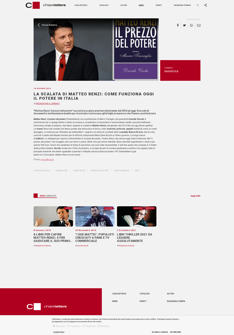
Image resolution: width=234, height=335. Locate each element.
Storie (67, 208)
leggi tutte (195, 196)
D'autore (108, 208)
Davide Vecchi (82, 245)
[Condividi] (205, 5)
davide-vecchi (79, 170)
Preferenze (75, 326)
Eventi (159, 5)
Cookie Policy (58, 332)
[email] (197, 25)
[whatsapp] (191, 25)
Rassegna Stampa (176, 301)
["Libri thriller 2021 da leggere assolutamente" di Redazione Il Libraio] (136, 216)
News (141, 5)
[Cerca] (198, 5)
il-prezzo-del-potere (99, 170)
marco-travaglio (121, 170)
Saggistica (171, 71)
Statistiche (90, 326)
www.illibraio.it (47, 159)
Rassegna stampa (182, 5)
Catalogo (103, 5)
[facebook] (179, 25)
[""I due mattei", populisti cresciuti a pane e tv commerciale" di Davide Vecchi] (95, 216)
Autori (124, 5)
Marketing (105, 326)
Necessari (60, 326)
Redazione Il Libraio (48, 103)
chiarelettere (61, 170)
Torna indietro (49, 25)
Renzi (137, 170)
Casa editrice (80, 5)
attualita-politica (42, 170)
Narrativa (150, 208)
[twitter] (184, 25)
